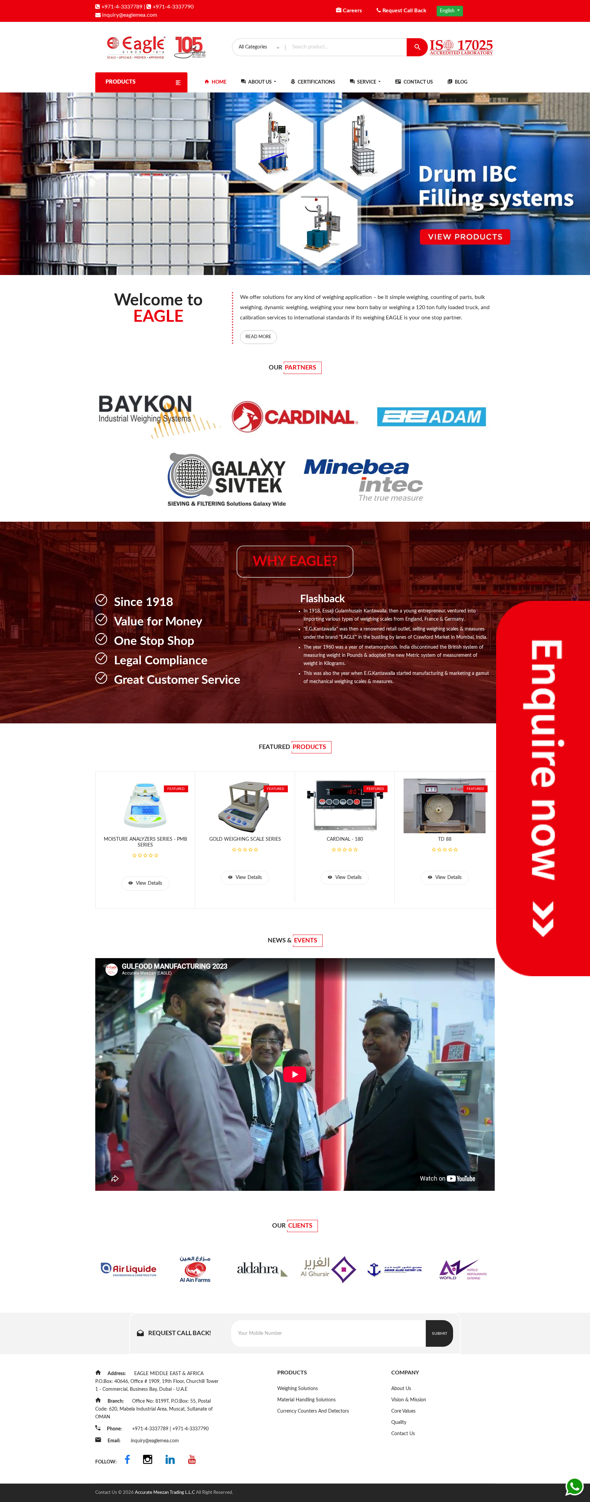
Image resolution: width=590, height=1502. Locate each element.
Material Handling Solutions (306, 1400)
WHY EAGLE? (295, 561)
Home (218, 82)
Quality (398, 1422)
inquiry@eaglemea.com (129, 15)
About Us (260, 82)
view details (148, 883)
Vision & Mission (408, 1400)
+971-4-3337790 (172, 7)
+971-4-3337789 (121, 7)
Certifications (316, 82)
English (448, 11)
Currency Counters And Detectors (313, 1411)
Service (366, 82)
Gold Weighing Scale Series (245, 839)
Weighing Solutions (297, 1388)
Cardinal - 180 (345, 839)
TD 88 (444, 839)
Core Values (403, 1411)
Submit (439, 1333)
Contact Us (418, 82)
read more (258, 337)
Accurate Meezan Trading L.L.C (165, 1492)
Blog (460, 82)
